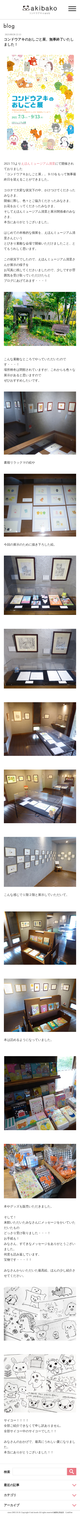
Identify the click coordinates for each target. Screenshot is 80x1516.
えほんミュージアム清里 (38, 163)
